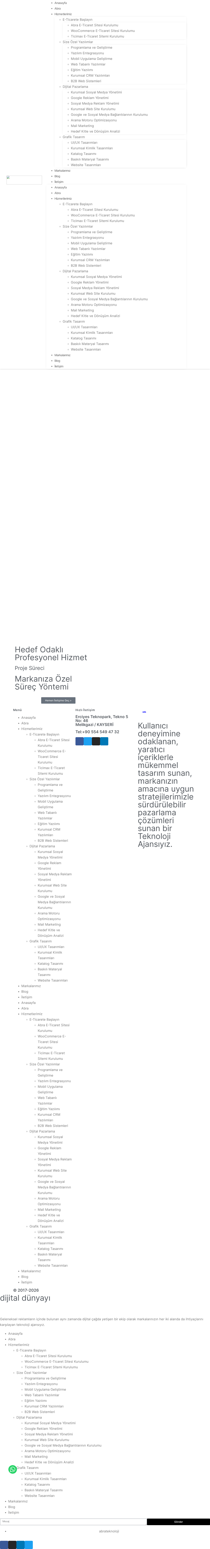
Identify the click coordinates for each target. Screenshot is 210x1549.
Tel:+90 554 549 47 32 (97, 731)
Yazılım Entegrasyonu (87, 53)
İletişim (58, 182)
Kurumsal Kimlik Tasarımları (92, 148)
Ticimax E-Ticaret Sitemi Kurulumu (97, 36)
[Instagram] (96, 741)
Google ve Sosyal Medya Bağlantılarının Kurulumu (109, 115)
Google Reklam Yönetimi (90, 98)
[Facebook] (79, 741)
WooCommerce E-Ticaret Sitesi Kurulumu (103, 31)
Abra (57, 8)
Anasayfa (60, 3)
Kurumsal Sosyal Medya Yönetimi (96, 92)
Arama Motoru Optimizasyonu (94, 120)
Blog (57, 176)
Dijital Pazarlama (75, 87)
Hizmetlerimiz (63, 14)
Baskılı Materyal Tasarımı (90, 159)
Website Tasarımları (86, 165)
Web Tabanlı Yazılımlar (88, 64)
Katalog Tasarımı (83, 154)
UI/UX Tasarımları (84, 143)
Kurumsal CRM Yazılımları (90, 75)
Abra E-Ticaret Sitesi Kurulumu (94, 25)
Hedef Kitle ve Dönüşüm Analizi (95, 131)
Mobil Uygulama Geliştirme (91, 59)
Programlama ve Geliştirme (91, 47)
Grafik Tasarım (74, 137)
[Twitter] (88, 741)
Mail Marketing (82, 126)
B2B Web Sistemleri (86, 81)
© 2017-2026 (26, 1290)
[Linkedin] (104, 741)
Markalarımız (62, 170)
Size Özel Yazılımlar (78, 42)
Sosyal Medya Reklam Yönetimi (95, 103)
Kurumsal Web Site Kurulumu (93, 109)
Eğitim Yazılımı (82, 70)
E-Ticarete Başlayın (78, 20)
